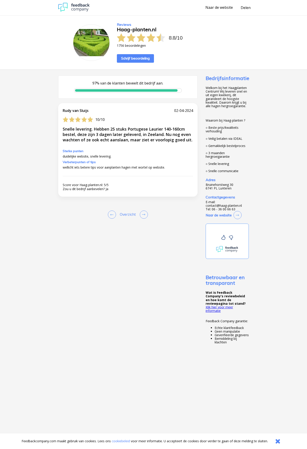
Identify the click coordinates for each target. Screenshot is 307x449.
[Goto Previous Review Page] (113, 215)
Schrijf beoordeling (135, 58)
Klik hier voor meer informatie (219, 309)
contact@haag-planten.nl (224, 205)
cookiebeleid (121, 441)
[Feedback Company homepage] (74, 10)
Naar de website (219, 7)
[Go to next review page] (143, 215)
